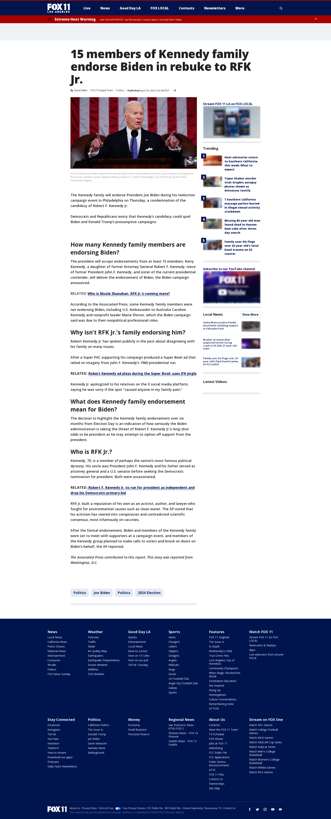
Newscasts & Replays (262, 645)
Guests (132, 637)
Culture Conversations (222, 699)
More (239, 8)
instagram (265, 809)
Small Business (137, 729)
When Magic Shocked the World (224, 674)
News (52, 631)
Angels (173, 660)
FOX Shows (216, 739)
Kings (172, 669)
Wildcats (174, 665)
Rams (172, 637)
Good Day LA (139, 631)
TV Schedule (216, 734)
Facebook (54, 725)
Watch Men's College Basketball (262, 753)
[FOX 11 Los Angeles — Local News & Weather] (60, 8)
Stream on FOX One (266, 719)
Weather (95, 631)
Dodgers (174, 655)
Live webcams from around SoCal (266, 656)
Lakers (173, 646)
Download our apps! (60, 757)
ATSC (212, 770)
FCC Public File (218, 752)
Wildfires (93, 669)
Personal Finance (138, 734)
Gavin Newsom (97, 743)
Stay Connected (61, 719)
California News (57, 642)
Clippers (173, 651)
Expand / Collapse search (281, 8)
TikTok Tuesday (138, 665)
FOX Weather (96, 674)
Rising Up (214, 690)
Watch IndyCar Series (262, 747)
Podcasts (53, 762)
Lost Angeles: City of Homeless (221, 661)
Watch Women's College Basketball (264, 761)
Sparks (173, 692)
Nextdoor (53, 743)
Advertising (216, 748)
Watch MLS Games (261, 772)
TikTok (52, 734)
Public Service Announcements (219, 763)
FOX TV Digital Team (102, 90)
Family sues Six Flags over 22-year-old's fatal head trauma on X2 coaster (221, 361)
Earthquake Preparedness (104, 660)
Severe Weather (98, 665)
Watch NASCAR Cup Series (265, 742)
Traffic (92, 642)
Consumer (54, 660)
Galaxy (173, 688)
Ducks (172, 674)
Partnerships (216, 783)
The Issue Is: (216, 642)
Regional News (181, 719)
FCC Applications (219, 757)
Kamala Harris (96, 748)
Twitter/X (53, 748)
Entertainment (56, 655)
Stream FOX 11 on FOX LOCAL (263, 638)
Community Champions (223, 668)
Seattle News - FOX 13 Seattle (183, 742)
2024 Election (149, 592)
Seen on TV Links (138, 655)
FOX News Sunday (59, 674)
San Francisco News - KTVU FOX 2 (182, 726)
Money (134, 719)
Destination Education (222, 681)
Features (216, 631)
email (280, 809)
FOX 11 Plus (216, 774)
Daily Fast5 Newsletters (62, 766)
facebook (250, 809)
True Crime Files (219, 655)
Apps (252, 650)
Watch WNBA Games (262, 767)
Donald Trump (97, 734)
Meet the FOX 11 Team (223, 729)
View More (250, 314)
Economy (134, 725)
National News (57, 651)
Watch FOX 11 (261, 631)
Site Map (214, 788)
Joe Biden (102, 592)
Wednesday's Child (220, 651)
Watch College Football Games (263, 731)
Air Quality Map (97, 651)
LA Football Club (179, 678)
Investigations (217, 695)
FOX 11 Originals (219, 637)
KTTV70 (214, 708)
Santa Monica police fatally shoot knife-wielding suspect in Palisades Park (220, 325)
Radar (91, 646)
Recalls (52, 665)
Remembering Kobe (221, 704)
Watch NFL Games (261, 725)
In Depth (214, 646)
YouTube (53, 739)
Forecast (93, 637)
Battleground (96, 752)
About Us (217, 719)
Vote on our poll (138, 660)
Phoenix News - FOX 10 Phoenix (183, 734)
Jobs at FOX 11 (218, 743)
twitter (257, 809)
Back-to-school (137, 651)
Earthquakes (95, 655)
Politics (120, 90)
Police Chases (56, 646)
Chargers (174, 642)
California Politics (98, 725)
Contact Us (216, 779)
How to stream (57, 752)
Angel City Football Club (183, 683)
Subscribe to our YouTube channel (229, 269)
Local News (213, 314)
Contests (214, 725)
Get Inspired (216, 685)
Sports (174, 631)
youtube (273, 809)
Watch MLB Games (261, 737)
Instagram (54, 729)
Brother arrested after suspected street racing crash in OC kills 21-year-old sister (220, 344)
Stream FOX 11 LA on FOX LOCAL (228, 104)
